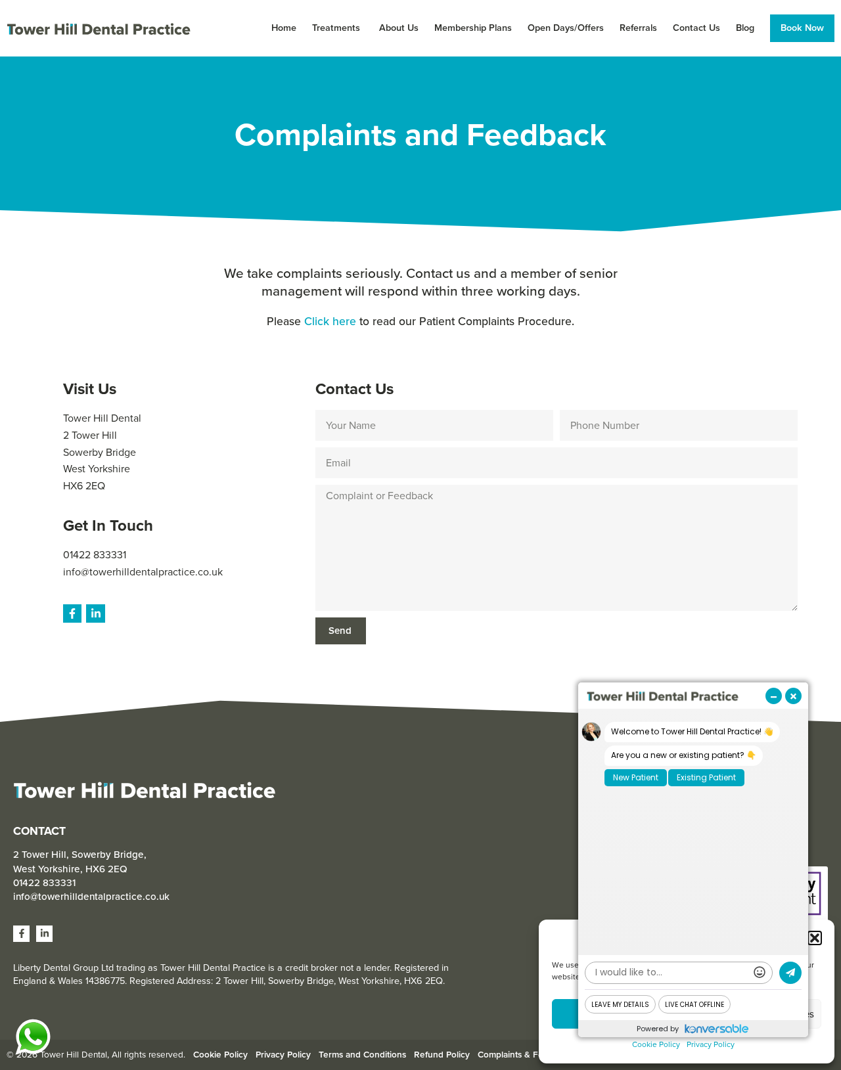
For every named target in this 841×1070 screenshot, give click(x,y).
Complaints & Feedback (525, 1054)
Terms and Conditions (362, 1054)
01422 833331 (94, 554)
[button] (814, 938)
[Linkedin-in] (95, 613)
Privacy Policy (711, 1044)
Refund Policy (442, 1054)
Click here (330, 321)
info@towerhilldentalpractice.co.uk (143, 571)
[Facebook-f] (72, 613)
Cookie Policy (656, 1044)
